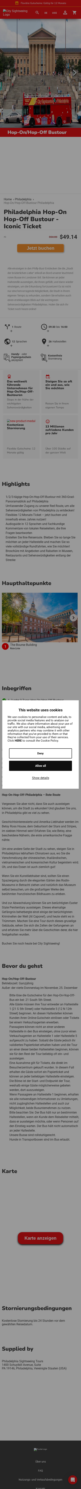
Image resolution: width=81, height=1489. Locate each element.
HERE (18, 740)
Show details (40, 778)
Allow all (40, 765)
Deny (40, 753)
